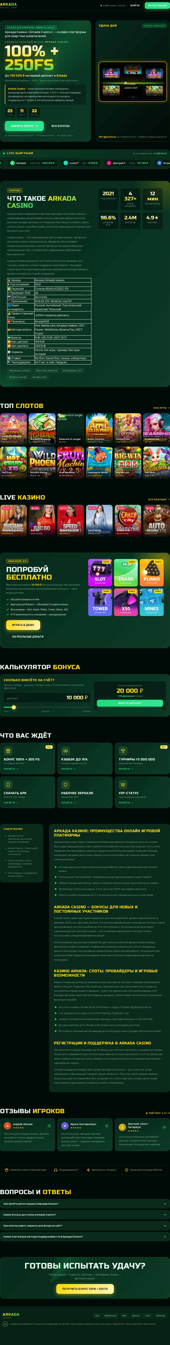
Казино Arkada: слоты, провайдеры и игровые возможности (20, 863)
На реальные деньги (27, 636)
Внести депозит (130, 703)
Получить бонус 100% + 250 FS (85, 1289)
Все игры (160, 407)
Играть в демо (23, 625)
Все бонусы (61, 126)
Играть (52, 1334)
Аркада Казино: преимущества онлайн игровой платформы (20, 838)
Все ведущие (157, 499)
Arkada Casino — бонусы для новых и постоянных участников (23, 851)
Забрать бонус (22, 126)
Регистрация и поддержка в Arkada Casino (23, 874)
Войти (135, 5)
